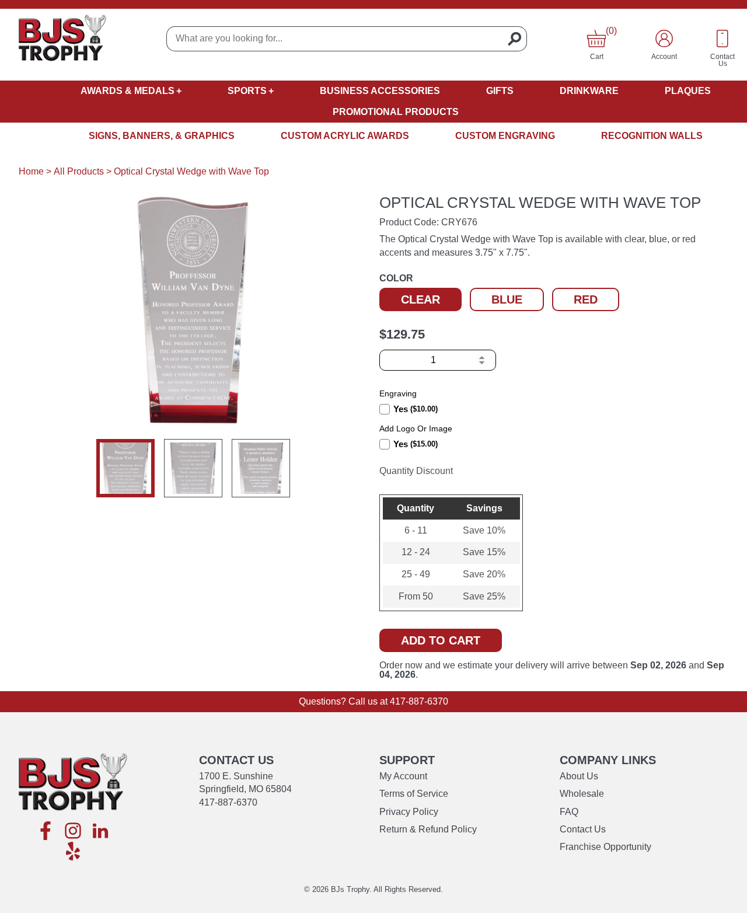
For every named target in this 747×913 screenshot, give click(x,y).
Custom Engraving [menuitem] (505, 136)
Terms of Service (413, 794)
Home (31, 171)
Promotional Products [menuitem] (396, 112)
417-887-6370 (419, 701)
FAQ (569, 812)
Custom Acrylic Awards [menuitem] (345, 136)
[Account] (664, 38)
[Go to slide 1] (125, 468)
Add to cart (440, 640)
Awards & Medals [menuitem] (127, 91)
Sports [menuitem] (247, 91)
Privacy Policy (408, 812)
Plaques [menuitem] (688, 91)
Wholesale (582, 794)
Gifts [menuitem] (500, 91)
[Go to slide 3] (261, 468)
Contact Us (583, 829)
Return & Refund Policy (428, 829)
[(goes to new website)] (45, 831)
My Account (403, 776)
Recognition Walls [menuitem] (652, 136)
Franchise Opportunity (605, 847)
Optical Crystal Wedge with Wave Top (191, 171)
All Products (79, 171)
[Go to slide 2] (193, 468)
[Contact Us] (722, 38)
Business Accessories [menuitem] (380, 91)
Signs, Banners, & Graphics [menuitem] (162, 136)
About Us (579, 776)
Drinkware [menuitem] (589, 91)
